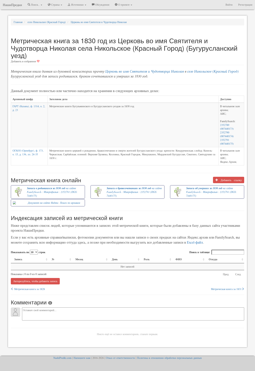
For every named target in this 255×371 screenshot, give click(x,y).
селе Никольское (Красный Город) (213, 71)
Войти (229, 4)
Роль (147, 259)
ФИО (178, 259)
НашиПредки (12, 4)
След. (238, 274)
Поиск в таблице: (199, 252)
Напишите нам (82, 358)
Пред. (226, 274)
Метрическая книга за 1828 (29, 289)
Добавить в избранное (24, 61)
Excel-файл (195, 242)
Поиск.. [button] (35, 4)
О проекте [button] (123, 4)
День (115, 259)
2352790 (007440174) (227, 134)
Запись (18, 259)
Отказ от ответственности (120, 358)
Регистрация (245, 4)
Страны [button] (55, 4)
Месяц (79, 259)
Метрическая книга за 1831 (226, 289)
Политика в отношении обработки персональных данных (169, 358)
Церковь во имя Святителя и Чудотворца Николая (144, 71)
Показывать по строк (28, 252)
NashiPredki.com (62, 358)
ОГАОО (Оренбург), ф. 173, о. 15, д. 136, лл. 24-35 (28, 152)
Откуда (213, 259)
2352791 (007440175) (227, 141)
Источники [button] (77, 4)
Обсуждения (101, 4)
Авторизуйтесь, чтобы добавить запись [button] (35, 281)
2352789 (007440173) (227, 126)
